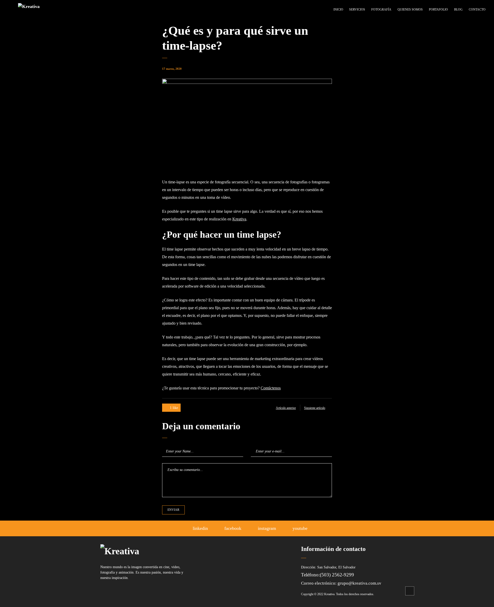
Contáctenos (271, 388)
